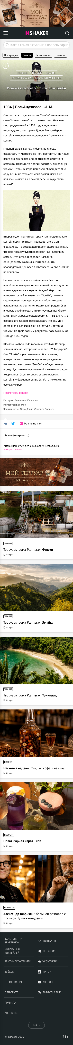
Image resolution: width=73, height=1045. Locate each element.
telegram (48, 951)
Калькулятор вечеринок (13, 940)
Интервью (9, 908)
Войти (36, 1025)
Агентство (11, 1013)
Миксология (43, 55)
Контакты (49, 941)
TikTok (46, 971)
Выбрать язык (51, 992)
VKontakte (49, 961)
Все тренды (11, 55)
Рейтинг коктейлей (17, 961)
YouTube (48, 982)
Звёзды (9, 971)
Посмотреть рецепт (15, 392)
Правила (10, 1002)
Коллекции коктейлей (12, 951)
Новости (61, 55)
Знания (27, 55)
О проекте (11, 992)
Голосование (13, 982)
